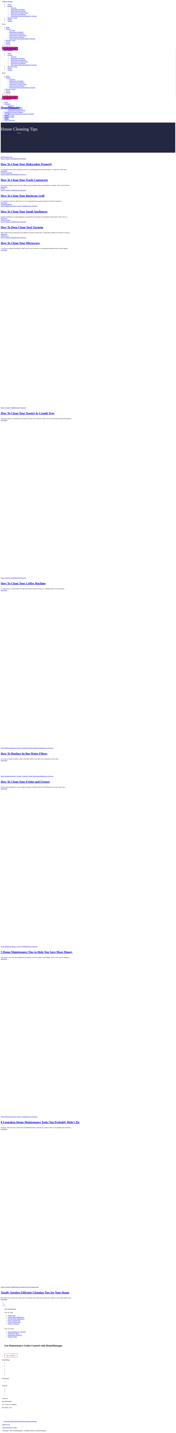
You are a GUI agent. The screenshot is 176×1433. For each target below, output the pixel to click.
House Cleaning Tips (11, 133)
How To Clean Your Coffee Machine (23, 583)
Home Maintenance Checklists (17, 1332)
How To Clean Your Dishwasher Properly (26, 164)
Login (7, 1369)
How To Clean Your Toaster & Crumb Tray (28, 413)
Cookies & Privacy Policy (9, 1427)
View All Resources (10, 1309)
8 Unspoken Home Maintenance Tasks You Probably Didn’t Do (40, 1122)
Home (9, 4)
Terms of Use (6, 1424)
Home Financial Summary (17, 34)
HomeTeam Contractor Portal (17, 35)
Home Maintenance (6, 206)
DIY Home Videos (13, 1333)
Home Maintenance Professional (15, 1382)
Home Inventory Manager (16, 37)
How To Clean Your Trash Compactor (24, 180)
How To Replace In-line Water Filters (24, 753)
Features (8, 29)
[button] (88, 24)
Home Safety (12, 1315)
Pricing (10, 19)
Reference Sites (12, 1337)
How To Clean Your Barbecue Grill (22, 195)
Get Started (10, 1355)
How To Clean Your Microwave (20, 243)
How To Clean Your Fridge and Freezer (25, 781)
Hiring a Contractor (13, 1324)
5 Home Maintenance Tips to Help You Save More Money (36, 952)
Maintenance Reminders (16, 32)
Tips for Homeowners (32, 1287)
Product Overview (11, 1363)
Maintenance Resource (19, 158)
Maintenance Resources (15, 1335)
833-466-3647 (6, 1410)
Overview (12, 30)
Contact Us (9, 1392)
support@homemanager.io (9, 1414)
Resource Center (12, 18)
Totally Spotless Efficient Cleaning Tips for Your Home (35, 1292)
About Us (8, 1389)
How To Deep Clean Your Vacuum (22, 227)
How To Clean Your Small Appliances (24, 211)
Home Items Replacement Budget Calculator (24, 16)
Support (10, 21)
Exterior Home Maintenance (16, 1319)
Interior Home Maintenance (32, 748)
